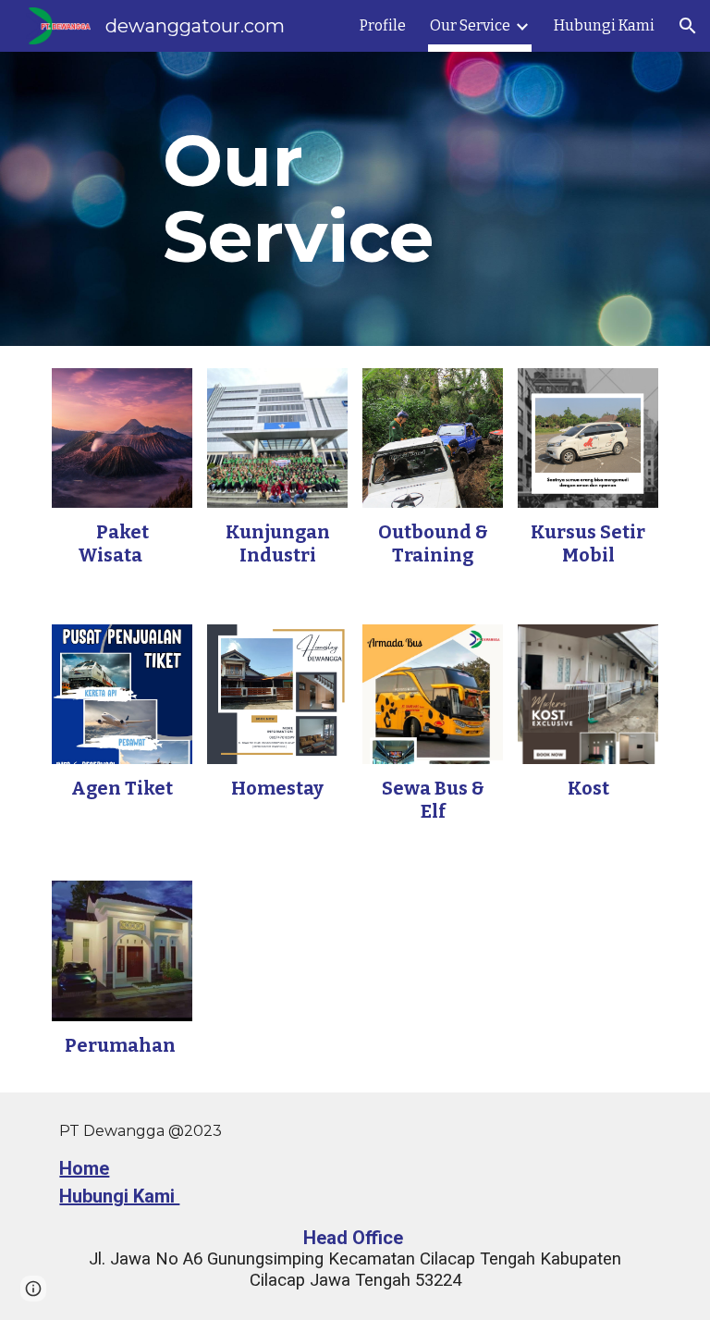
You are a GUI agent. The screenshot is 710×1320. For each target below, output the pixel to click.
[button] (688, 26)
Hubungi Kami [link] (604, 25)
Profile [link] (383, 25)
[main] (354, 199)
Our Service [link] (470, 25)
